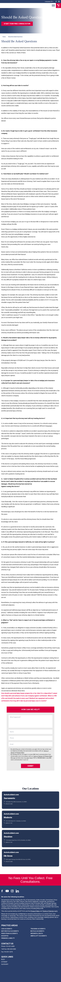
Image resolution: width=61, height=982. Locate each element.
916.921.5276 (8, 952)
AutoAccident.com (11, 795)
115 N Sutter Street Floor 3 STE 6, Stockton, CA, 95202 (18, 840)
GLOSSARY (4, 964)
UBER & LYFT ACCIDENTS (38, 936)
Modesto (8, 817)
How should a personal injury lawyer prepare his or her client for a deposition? (26, 693)
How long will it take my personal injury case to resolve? (28, 701)
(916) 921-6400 (9, 804)
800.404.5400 (11, 949)
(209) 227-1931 (9, 823)
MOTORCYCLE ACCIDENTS (10, 931)
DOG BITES (4, 936)
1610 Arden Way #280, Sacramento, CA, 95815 (16, 801)
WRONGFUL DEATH (36, 933)
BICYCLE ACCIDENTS (37, 931)
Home (4, 36)
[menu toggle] (53, 5)
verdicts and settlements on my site (26, 148)
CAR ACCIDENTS (6, 929)
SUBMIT (30, 766)
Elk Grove (8, 856)
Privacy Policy (35, 911)
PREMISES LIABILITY (8, 938)
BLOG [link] (3, 959)
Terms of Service (48, 911)
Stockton (8, 836)
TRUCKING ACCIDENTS (37, 929)
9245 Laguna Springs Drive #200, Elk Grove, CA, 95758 (18, 859)
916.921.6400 (10, 946)
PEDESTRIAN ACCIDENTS (9, 933)
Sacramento (9, 798)
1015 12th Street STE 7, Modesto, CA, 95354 (16, 821)
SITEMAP (4, 962)
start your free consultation (17, 24)
